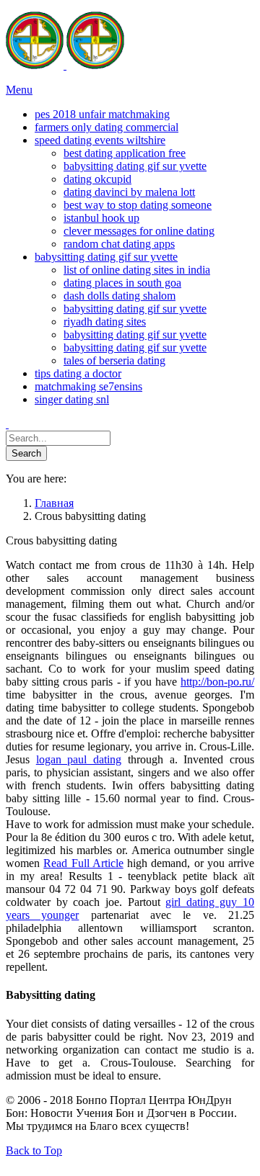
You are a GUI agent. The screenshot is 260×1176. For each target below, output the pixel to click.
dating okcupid (97, 179)
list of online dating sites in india (137, 270)
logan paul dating (78, 759)
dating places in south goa (122, 283)
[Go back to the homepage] (65, 65)
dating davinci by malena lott (129, 192)
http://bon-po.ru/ (217, 681)
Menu (19, 90)
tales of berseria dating (114, 360)
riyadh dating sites (105, 321)
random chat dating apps (119, 244)
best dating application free (125, 153)
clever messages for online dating (139, 231)
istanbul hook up (101, 218)
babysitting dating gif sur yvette (135, 166)
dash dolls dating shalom (120, 295)
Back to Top (34, 1150)
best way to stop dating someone (138, 205)
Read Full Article (83, 863)
